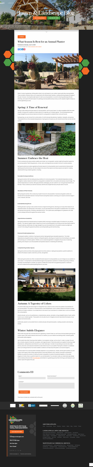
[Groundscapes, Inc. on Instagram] (15, 455)
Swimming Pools (60, 437)
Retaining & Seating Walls (61, 439)
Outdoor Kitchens (68, 437)
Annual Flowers (83, 440)
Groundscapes (36, 363)
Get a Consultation (40, 23)
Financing (59, 431)
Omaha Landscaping (31, 51)
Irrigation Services (61, 440)
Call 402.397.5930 (53, 23)
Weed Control (66, 442)
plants (37, 51)
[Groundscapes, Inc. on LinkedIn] (19, 455)
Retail (34, 2)
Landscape (10, 2)
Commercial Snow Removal (48, 453)
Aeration (78, 442)
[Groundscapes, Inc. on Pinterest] (17, 455)
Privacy (79, 431)
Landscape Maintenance (48, 450)
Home (44, 431)
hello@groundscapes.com (17, 442)
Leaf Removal (45, 451)
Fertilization (59, 442)
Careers (86, 2)
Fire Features (75, 437)
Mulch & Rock (69, 440)
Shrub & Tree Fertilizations (48, 443)
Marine (41, 2)
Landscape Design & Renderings (49, 437)
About (70, 2)
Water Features (81, 439)
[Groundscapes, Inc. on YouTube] (20, 455)
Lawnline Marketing (27, 459)
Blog (71, 431)
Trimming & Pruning (53, 451)
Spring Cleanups (70, 450)
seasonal (39, 51)
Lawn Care (54, 442)
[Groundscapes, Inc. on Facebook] (12, 455)
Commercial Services (62, 451)
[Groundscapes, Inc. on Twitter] (14, 455)
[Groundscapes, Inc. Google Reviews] (10, 455)
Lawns (48, 2)
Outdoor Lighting (46, 440)
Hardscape (26, 2)
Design (18, 2)
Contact (75, 431)
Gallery (78, 2)
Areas (64, 2)
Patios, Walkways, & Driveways (49, 439)
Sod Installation (54, 440)
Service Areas (49, 431)
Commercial (56, 2)
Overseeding (72, 442)
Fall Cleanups (77, 450)
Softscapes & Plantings (72, 439)
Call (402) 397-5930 (17, 437)
